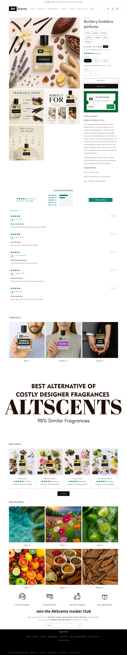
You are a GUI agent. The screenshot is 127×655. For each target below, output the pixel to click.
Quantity (86, 69)
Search (29, 636)
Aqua (26, 545)
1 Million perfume (22, 478)
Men (25, 361)
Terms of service (63, 652)
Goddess (88, 37)
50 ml (88, 61)
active (87, 33)
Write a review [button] (100, 200)
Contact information (74, 652)
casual (95, 33)
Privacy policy (43, 652)
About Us (36, 636)
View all (63, 493)
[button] (41, 9)
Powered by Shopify (23, 652)
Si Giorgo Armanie (77, 478)
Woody (99, 587)
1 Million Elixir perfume (49, 478)
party (105, 37)
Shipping (94, 49)
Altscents (15, 652)
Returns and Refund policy (78, 636)
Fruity (25, 587)
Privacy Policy (63, 636)
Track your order (63, 640)
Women (88, 42)
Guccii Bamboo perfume (105, 478)
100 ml (105, 61)
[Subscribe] (79, 625)
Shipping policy (52, 636)
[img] (15, 216)
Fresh (99, 545)
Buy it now (101, 86)
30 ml (97, 61)
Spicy (62, 587)
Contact (43, 636)
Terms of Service (94, 636)
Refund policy (33, 652)
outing (97, 37)
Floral (62, 545)
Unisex (99, 361)
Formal (103, 33)
